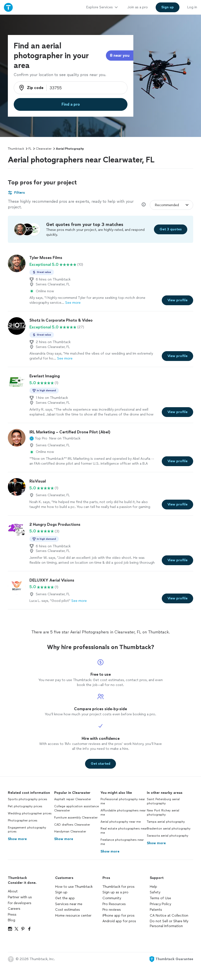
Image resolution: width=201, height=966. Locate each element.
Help (153, 887)
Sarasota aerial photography (167, 835)
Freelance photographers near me (122, 842)
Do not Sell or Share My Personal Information (169, 923)
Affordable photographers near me (123, 812)
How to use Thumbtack (74, 887)
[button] (38, 438)
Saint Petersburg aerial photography (163, 801)
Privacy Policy (160, 904)
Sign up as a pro (115, 892)
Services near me (68, 904)
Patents (156, 910)
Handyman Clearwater (70, 831)
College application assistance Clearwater (76, 808)
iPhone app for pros (118, 915)
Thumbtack (16, 148)
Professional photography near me (122, 801)
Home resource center (73, 915)
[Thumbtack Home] (8, 7)
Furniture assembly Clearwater (76, 817)
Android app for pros (119, 921)
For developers (19, 903)
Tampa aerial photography (166, 821)
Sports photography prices (27, 799)
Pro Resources (114, 904)
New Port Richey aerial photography (163, 812)
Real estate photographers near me (123, 830)
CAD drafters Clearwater (72, 824)
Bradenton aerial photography (168, 828)
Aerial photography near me (120, 821)
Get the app (65, 898)
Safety (155, 892)
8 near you (119, 55)
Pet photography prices (25, 806)
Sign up (61, 892)
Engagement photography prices (27, 829)
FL (29, 148)
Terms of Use (160, 898)
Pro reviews (111, 910)
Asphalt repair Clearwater (72, 799)
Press (12, 914)
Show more (17, 839)
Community (111, 898)
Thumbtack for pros (118, 887)
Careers (14, 909)
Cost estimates (67, 910)
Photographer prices (22, 820)
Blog (11, 920)
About (13, 891)
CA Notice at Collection (169, 915)
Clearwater (43, 148)
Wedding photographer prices (29, 813)
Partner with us (20, 897)
